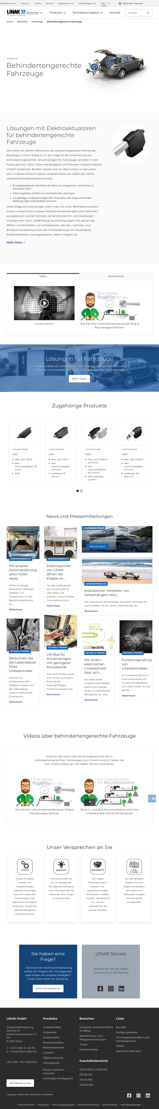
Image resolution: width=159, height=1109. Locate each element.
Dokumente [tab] (116, 276)
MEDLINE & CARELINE (93, 1069)
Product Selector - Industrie (54, 1071)
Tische (83, 1044)
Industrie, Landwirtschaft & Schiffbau (96, 1029)
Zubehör (48, 1052)
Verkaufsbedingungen (131, 1105)
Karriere (50, 3)
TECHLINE (86, 1079)
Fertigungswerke (127, 1032)
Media (120, 1046)
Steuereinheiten (53, 1042)
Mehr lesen (14, 242)
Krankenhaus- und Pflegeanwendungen (93, 1037)
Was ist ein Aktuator (128, 1051)
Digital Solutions (53, 1057)
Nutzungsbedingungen (63, 1105)
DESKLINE (86, 1074)
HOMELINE (86, 1084)
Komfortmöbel (89, 1049)
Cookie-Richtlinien (25, 1105)
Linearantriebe (52, 1027)
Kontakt (121, 1027)
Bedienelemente (53, 1047)
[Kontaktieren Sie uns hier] (152, 798)
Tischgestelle (51, 1062)
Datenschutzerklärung (88, 1105)
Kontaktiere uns (20, 1083)
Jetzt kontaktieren (48, 988)
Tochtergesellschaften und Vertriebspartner (132, 1039)
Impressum (43, 1105)
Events (38, 3)
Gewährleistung (109, 1105)
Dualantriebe (51, 1037)
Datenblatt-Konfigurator (58, 1078)
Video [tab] (43, 276)
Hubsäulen (50, 1032)
